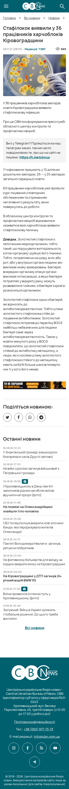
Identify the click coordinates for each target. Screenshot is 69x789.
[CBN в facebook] (27, 748)
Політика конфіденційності (34, 722)
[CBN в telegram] (34, 762)
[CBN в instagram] (13, 748)
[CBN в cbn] (41, 748)
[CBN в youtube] (55, 748)
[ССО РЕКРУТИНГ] (34, 385)
